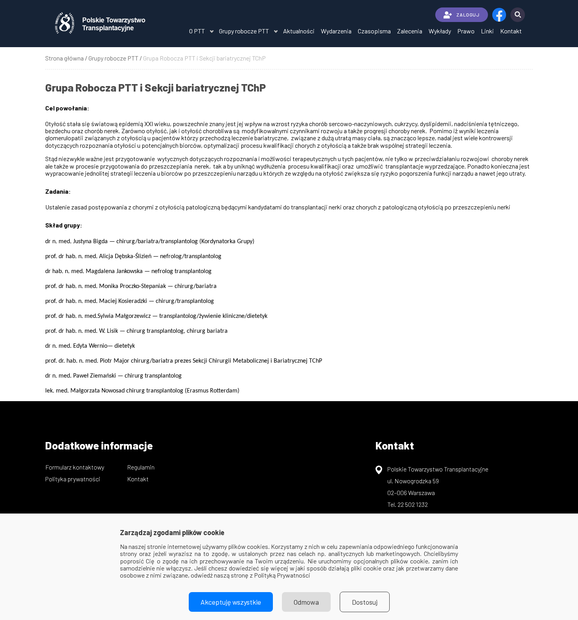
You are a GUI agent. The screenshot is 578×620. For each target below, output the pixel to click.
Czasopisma (374, 31)
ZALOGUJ (468, 14)
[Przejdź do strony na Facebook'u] (499, 14)
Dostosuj (364, 602)
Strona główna (64, 58)
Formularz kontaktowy (74, 467)
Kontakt (511, 31)
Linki (487, 31)
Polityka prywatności (72, 478)
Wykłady (440, 31)
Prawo (466, 31)
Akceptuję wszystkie (231, 602)
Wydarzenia (336, 31)
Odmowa (306, 602)
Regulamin (141, 467)
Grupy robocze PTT (244, 31)
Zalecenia (409, 31)
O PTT (197, 31)
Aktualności (299, 31)
